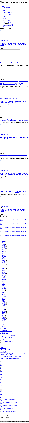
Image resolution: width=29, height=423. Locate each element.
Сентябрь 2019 (4, 297)
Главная (3, 6)
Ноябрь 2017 (3, 312)
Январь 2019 (3, 302)
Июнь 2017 (3, 315)
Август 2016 (3, 322)
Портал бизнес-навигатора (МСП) (5, 349)
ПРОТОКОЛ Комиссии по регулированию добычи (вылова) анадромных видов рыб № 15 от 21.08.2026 (11, 221)
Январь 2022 (3, 278)
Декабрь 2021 (4, 279)
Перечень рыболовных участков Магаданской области (4, 328)
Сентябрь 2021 (4, 280)
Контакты (4, 11)
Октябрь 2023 (4, 264)
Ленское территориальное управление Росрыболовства (9, 399)
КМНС (4, 19)
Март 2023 (3, 269)
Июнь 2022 (3, 275)
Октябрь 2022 (4, 272)
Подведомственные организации (8, 12)
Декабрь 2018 (4, 303)
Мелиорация (5, 15)
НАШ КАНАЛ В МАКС (15, 335)
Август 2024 (3, 257)
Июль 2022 (3, 274)
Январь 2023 (3, 270)
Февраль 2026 (4, 245)
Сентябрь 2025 (4, 248)
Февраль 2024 (4, 261)
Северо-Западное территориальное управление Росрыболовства (10, 402)
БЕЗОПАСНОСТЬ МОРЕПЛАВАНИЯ (8, 24)
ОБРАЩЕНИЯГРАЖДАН (2, 339)
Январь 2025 (3, 254)
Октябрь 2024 (4, 256)
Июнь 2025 (3, 250)
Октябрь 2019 (4, 296)
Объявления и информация (7, 22)
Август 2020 (3, 289)
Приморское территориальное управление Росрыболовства (9, 411)
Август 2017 (3, 314)
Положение (5, 8)
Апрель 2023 (3, 268)
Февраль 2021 (4, 285)
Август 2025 (3, 249)
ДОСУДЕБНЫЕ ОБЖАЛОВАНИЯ (8, 25)
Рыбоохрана (3, 16)
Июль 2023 (3, 266)
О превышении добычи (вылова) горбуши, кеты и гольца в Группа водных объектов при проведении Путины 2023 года (14, 63)
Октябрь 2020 (4, 288)
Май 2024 (3, 259)
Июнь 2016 (3, 323)
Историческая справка (6, 7)
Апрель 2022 (3, 276)
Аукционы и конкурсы (6, 21)
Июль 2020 (3, 290)
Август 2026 (3, 241)
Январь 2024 (3, 262)
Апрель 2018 (3, 308)
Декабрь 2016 (4, 319)
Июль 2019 (3, 298)
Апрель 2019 (3, 300)
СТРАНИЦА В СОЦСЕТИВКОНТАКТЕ (4, 347)
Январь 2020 (3, 294)
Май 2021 (3, 283)
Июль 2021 (3, 282)
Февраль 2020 (4, 293)
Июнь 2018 (3, 307)
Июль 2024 (3, 258)
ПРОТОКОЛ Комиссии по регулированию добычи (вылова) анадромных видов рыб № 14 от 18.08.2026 (11, 225)
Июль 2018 (3, 306)
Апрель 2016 (3, 325)
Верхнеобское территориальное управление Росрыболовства (9, 393)
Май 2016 (3, 324)
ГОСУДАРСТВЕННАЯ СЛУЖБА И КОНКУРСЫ (6, 337)
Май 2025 (3, 251)
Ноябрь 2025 (3, 247)
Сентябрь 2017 (4, 313)
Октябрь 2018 (4, 304)
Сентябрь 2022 (4, 273)
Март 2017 (3, 317)
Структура (4, 10)
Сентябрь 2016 (4, 321)
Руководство (5, 9)
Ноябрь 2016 (3, 320)
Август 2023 (3, 265)
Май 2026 (3, 243)
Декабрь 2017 (4, 311)
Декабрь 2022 (4, 271)
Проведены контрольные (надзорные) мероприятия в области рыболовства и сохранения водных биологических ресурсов (14, 44)
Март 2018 (3, 309)
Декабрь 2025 (4, 246)
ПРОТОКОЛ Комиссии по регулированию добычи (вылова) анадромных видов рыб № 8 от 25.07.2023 (13, 192)
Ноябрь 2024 (3, 255)
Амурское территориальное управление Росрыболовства (9, 408)
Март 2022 (3, 277)
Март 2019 (3, 301)
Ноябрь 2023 (3, 263)
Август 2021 (3, 281)
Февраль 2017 (4, 318)
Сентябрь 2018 (4, 305)
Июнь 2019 (3, 299)
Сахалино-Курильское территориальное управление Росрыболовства (10, 396)
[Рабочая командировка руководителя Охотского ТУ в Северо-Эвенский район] (10, 133)
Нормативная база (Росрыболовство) (3, 348)
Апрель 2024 (3, 260)
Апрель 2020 (3, 292)
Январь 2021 (3, 286)
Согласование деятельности (7, 14)
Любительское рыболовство (7, 20)
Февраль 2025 (4, 253)
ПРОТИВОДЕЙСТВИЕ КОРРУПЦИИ (3, 336)
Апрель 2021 (3, 284)
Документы (4, 18)
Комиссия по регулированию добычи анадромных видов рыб (8, 98)
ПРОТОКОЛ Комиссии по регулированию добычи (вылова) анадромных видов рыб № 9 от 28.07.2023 (13, 102)
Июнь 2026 (3, 242)
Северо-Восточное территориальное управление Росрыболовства (10, 405)
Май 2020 (3, 291)
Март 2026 (3, 244)
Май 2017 (3, 316)
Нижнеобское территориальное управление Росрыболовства (9, 390)
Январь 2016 (3, 326)
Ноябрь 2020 (3, 287)
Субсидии (4, 26)
